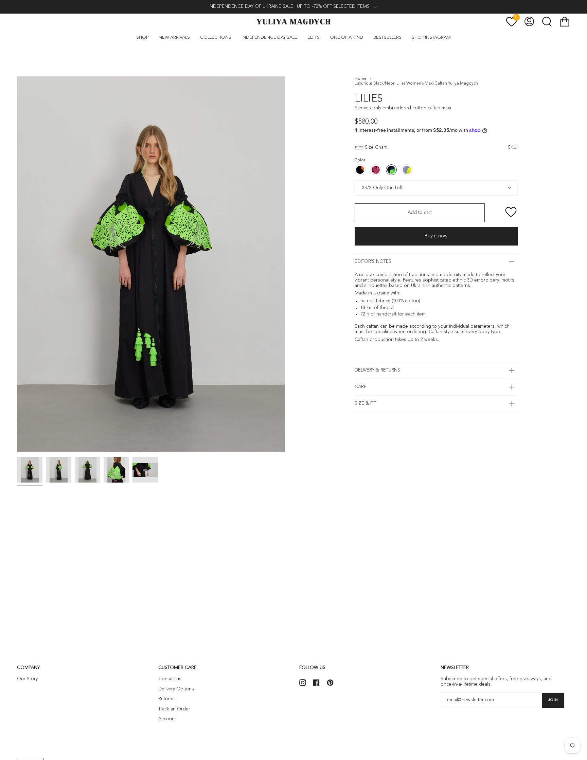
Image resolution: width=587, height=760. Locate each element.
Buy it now (436, 236)
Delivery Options (176, 689)
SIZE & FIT (365, 403)
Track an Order (174, 709)
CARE (361, 387)
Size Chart (376, 147)
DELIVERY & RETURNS (377, 370)
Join (553, 700)
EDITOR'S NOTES (373, 261)
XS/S (366, 188)
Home (361, 79)
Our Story (27, 679)
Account (167, 719)
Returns (166, 699)
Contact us (169, 679)
